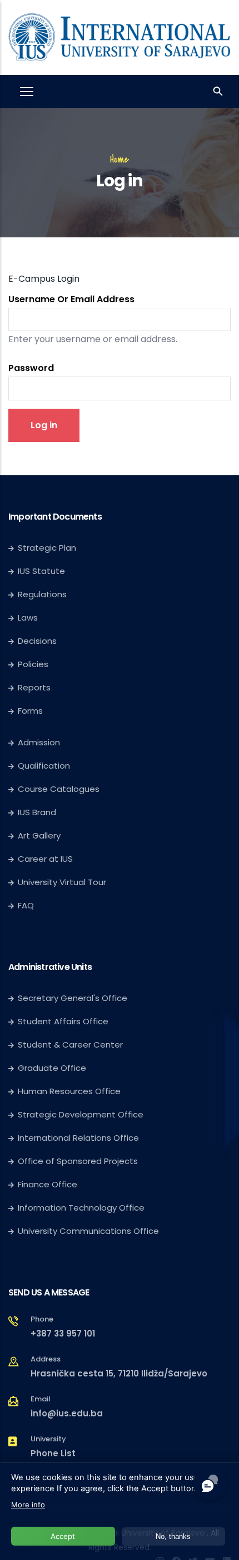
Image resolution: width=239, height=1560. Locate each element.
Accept (63, 1536)
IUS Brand (37, 812)
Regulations (42, 594)
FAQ (26, 905)
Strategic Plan (47, 547)
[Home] (119, 34)
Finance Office (47, 1184)
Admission (39, 742)
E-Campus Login (43, 278)
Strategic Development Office (80, 1114)
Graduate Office (52, 1068)
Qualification (44, 765)
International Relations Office (78, 1138)
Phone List (53, 1453)
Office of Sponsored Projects (78, 1161)
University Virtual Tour (62, 882)
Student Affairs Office (63, 1021)
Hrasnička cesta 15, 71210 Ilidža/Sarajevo (119, 1373)
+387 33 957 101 (63, 1333)
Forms (30, 711)
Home (119, 159)
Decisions (37, 641)
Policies (33, 664)
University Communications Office (88, 1231)
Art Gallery (39, 835)
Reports (34, 687)
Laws (28, 617)
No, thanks (173, 1536)
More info (28, 1504)
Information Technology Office (81, 1207)
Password (31, 368)
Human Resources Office (69, 1091)
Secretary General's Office (72, 998)
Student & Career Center (70, 1044)
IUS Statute (41, 571)
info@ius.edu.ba (67, 1413)
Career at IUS (45, 859)
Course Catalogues (58, 789)
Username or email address (71, 299)
